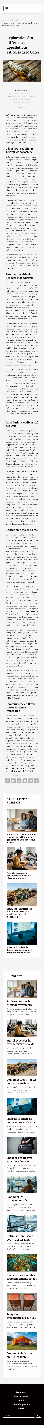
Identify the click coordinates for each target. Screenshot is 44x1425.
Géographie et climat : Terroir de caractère (21, 94)
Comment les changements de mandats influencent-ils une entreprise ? (21, 1202)
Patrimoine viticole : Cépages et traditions (21, 96)
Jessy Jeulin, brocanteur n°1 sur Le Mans (20, 1317)
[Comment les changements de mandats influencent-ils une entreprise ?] (22, 1184)
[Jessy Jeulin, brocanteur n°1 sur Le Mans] (22, 1301)
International (21, 1396)
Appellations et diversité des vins (21, 99)
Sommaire (22, 90)
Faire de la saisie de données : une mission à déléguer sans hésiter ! (19, 950)
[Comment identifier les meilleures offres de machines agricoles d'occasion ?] (22, 894)
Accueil (4, 20)
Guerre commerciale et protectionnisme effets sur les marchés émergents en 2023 (21, 1280)
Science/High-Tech (20, 1404)
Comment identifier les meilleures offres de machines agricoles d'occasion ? (19, 912)
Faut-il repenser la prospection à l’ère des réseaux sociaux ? (19, 875)
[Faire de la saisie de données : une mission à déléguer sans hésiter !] (22, 933)
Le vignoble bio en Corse (21, 102)
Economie (14, 20)
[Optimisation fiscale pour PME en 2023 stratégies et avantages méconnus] (22, 1223)
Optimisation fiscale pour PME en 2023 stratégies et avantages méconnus (22, 1241)
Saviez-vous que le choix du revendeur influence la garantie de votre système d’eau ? (21, 838)
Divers (20, 1408)
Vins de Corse (32, 254)
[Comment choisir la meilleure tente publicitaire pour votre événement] (22, 1340)
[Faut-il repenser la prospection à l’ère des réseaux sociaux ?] (22, 858)
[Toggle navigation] (6, 8)
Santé (21, 1400)
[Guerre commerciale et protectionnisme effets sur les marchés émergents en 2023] (22, 1262)
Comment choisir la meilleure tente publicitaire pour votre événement (22, 1358)
